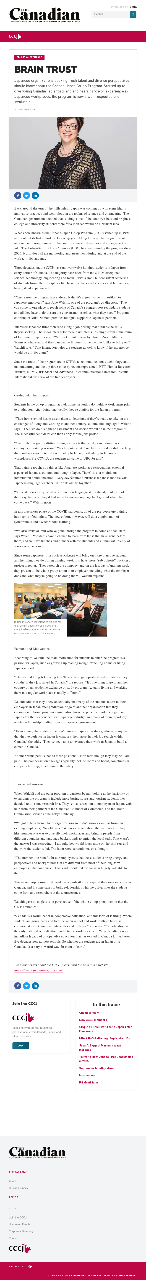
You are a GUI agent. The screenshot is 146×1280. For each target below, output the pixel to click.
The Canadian (18, 1172)
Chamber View (89, 1012)
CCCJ (12, 1208)
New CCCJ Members (93, 1020)
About (12, 1181)
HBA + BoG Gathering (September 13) (104, 1038)
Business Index (18, 1188)
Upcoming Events (20, 1224)
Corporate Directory (21, 1231)
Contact (13, 1238)
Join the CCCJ (18, 1217)
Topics (13, 1197)
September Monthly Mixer (96, 1068)
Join (21, 1046)
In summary (87, 1075)
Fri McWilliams (89, 1082)
